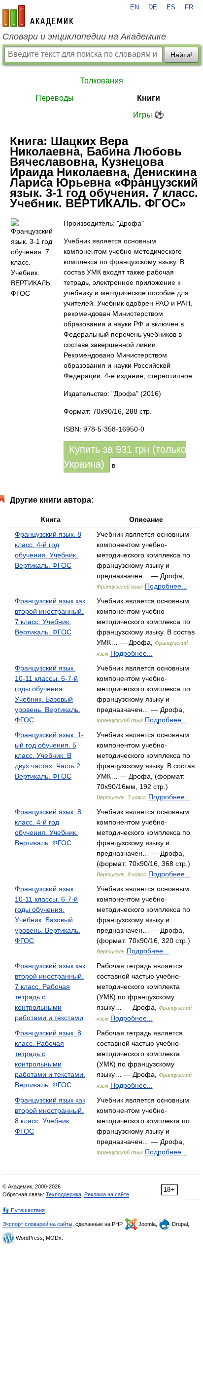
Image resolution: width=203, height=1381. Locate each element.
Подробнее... (166, 586)
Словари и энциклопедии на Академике (84, 36)
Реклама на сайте (106, 1194)
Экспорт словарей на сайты (37, 1224)
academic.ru (37, 16)
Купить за (125, 457)
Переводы (54, 98)
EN (134, 7)
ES (171, 7)
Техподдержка (63, 1194)
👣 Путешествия (23, 1210)
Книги (148, 98)
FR (189, 7)
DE (152, 7)
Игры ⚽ (148, 115)
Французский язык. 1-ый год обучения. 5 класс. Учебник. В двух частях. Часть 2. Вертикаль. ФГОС (49, 755)
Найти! (181, 55)
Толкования (101, 81)
